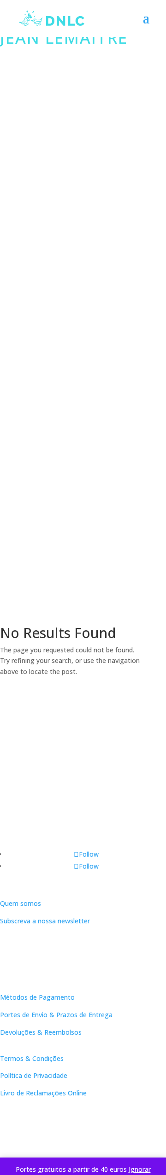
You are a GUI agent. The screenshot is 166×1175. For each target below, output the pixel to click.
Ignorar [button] (140, 1169)
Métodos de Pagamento (37, 997)
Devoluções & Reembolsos (41, 1032)
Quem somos (20, 903)
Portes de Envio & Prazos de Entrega (56, 1014)
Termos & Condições (32, 1058)
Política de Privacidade (33, 1075)
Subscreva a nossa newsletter (45, 920)
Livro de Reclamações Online (43, 1093)
